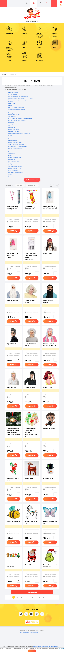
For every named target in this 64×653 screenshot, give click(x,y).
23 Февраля (11, 127)
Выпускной (11, 155)
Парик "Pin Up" (47, 387)
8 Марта (10, 126)
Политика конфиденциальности (29, 632)
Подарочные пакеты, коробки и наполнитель (20, 118)
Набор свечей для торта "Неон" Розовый (12, 255)
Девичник (11, 176)
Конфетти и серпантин (14, 150)
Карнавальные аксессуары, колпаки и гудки (20, 98)
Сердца (10, 105)
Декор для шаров (13, 170)
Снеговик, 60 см (48, 478)
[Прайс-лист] (57, 185)
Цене (19, 185)
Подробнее (61, 648)
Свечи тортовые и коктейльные (17, 120)
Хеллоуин (11, 122)
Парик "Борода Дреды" (48, 301)
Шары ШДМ (11, 159)
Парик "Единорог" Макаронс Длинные (49, 345)
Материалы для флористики (16, 107)
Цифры (10, 135)
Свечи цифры (12, 139)
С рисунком (11, 103)
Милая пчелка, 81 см (13, 521)
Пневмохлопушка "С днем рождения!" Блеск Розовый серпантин (13, 209)
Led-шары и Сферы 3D (14, 161)
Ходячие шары (12, 153)
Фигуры (10, 101)
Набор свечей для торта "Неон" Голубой (50, 207)
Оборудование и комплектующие (17, 146)
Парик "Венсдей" (30, 387)
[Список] (54, 185)
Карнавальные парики (14, 168)
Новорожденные (13, 152)
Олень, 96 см (29, 478)
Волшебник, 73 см (49, 429)
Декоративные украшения (15, 148)
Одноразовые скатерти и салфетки (18, 96)
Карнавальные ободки (14, 114)
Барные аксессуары (13, 131)
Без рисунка (11, 113)
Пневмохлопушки (13, 92)
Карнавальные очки (14, 129)
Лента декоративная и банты (16, 172)
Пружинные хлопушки (14, 137)
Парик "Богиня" (11, 387)
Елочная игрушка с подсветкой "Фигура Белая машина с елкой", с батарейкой (13, 431)
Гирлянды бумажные (14, 124)
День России (11, 165)
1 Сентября (11, 111)
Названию (32, 185)
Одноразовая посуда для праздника (18, 100)
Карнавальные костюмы (15, 142)
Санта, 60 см (29, 565)
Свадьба (10, 163)
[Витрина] (51, 185)
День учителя (12, 116)
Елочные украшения (14, 140)
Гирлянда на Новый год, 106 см (13, 566)
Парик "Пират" (47, 253)
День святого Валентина (15, 166)
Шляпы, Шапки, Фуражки (15, 157)
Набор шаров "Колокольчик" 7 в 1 (31, 207)
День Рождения (12, 94)
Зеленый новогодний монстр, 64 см (50, 566)
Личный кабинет (27, 3)
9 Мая (10, 174)
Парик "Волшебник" (13, 300)
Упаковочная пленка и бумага (16, 109)
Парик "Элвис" (11, 344)
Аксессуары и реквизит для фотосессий (19, 133)
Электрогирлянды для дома (16, 144)
